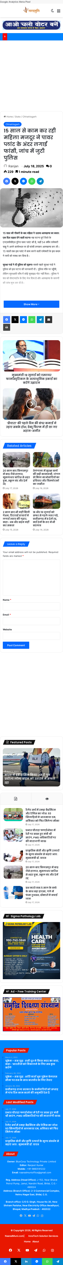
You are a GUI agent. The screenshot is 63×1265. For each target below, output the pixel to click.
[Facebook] (6, 181)
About (35, 1241)
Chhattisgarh (30, 116)
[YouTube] (29, 1216)
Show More (31, 304)
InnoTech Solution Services (43, 1236)
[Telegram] (40, 181)
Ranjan (13, 166)
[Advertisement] (31, 75)
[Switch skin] (52, 12)
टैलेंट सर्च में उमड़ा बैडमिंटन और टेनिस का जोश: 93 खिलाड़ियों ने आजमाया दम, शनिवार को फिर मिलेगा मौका (42, 815)
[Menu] (58, 12)
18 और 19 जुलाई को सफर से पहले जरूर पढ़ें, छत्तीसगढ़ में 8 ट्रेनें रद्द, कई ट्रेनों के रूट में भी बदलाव (45, 518)
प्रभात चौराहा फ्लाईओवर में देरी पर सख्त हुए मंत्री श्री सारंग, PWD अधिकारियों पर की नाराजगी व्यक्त (41, 835)
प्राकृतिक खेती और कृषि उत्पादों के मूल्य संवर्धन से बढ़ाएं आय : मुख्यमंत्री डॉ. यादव (42, 854)
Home (9, 116)
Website (7, 629)
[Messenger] (23, 181)
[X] (15, 181)
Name (7, 599)
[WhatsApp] (31, 181)
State (18, 116)
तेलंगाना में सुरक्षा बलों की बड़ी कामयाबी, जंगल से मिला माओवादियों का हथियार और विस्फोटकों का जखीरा (46, 477)
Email (7, 614)
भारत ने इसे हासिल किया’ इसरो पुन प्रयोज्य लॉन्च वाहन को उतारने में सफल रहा (30, 779)
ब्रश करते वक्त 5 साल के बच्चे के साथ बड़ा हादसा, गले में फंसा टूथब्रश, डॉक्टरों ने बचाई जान (41, 893)
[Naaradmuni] (31, 10)
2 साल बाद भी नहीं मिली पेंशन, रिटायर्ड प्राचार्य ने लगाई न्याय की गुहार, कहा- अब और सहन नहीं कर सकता (16, 518)
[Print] (6, 327)
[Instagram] (42, 1216)
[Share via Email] (48, 319)
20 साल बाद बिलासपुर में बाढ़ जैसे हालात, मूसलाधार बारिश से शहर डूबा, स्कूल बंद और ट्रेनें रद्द (16, 477)
